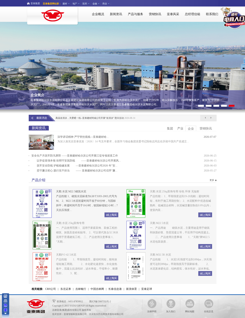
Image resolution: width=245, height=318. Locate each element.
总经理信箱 (192, 14)
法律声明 (151, 311)
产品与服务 (135, 14)
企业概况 (98, 14)
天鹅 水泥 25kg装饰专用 (70, 223)
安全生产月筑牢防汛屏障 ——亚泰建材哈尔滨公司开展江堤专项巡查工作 (74, 155)
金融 (94, 3)
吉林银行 (80, 289)
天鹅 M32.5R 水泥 (160, 254)
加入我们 (170, 311)
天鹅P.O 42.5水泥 (66, 254)
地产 (75, 3)
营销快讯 (155, 14)
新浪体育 (131, 289)
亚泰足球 (146, 289)
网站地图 (189, 311)
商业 (104, 3)
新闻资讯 (116, 14)
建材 (65, 3)
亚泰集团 (35, 3)
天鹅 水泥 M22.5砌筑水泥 (71, 191)
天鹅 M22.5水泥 (159, 223)
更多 (212, 180)
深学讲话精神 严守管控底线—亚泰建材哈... (83, 136)
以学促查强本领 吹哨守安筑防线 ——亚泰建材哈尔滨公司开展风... (76, 160)
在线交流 (208, 311)
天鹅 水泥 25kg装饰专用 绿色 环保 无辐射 (174, 191)
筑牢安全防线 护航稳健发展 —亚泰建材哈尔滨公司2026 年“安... (74, 165)
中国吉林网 (97, 289)
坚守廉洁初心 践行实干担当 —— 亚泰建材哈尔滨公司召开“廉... (74, 170)
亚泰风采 (173, 14)
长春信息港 (115, 289)
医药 (84, 3)
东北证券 (65, 289)
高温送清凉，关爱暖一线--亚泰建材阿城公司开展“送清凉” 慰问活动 (90, 118)
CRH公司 (50, 289)
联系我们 (212, 14)
